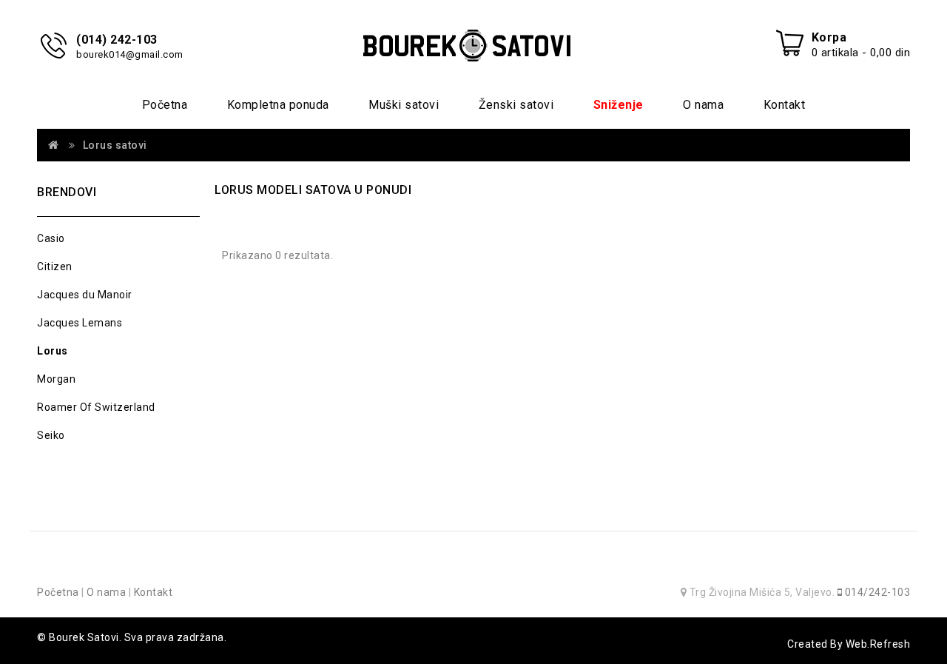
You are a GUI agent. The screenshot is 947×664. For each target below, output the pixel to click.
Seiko (51, 435)
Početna (165, 105)
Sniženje (618, 105)
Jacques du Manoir (84, 295)
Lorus (52, 351)
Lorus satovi (115, 145)
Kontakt (785, 105)
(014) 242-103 (117, 40)
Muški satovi (403, 105)
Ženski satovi (516, 105)
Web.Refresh (878, 644)
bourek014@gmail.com (129, 54)
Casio (51, 238)
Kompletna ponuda (278, 105)
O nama (703, 105)
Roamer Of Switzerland (96, 407)
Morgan (56, 379)
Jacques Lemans (79, 323)
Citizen (55, 266)
